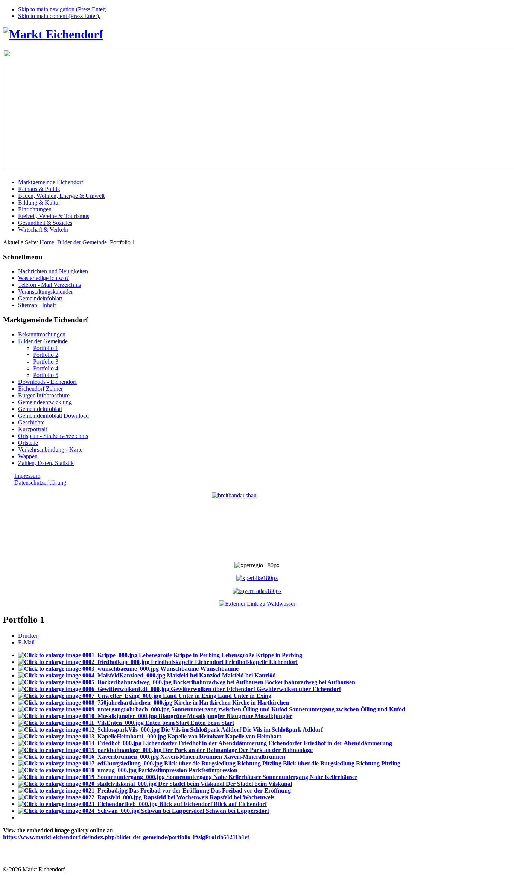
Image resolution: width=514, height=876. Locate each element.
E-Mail (26, 642)
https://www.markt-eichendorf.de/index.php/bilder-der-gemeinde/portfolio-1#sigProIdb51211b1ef (126, 837)
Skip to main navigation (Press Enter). (63, 9)
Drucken (28, 635)
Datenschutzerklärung (40, 482)
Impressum (27, 476)
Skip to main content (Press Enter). (59, 16)
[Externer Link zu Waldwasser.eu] (257, 603)
